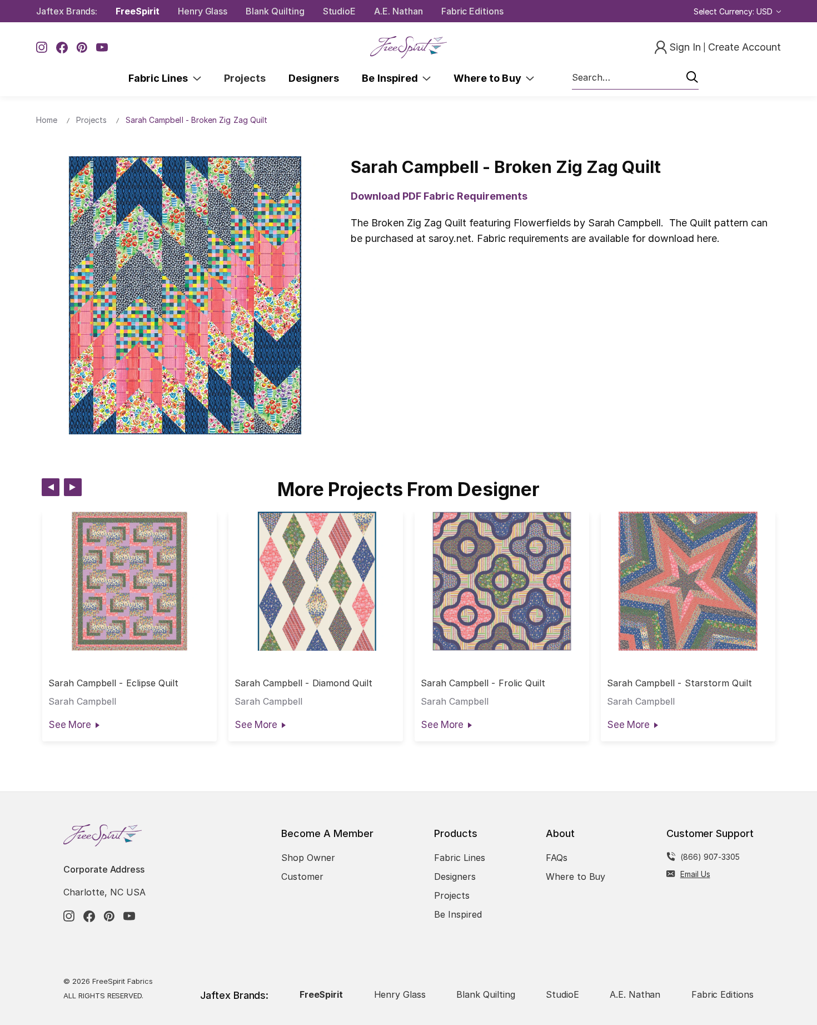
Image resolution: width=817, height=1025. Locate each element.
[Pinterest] (82, 47)
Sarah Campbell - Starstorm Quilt (680, 683)
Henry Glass (202, 11)
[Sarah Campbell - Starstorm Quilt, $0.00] (688, 581)
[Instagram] (42, 47)
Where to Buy (490, 78)
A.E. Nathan (398, 11)
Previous (50, 487)
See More (69, 724)
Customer (302, 876)
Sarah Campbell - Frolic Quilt (483, 683)
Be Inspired (392, 78)
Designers (313, 78)
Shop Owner (308, 857)
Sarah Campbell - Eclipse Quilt (113, 683)
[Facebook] (62, 47)
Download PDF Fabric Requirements (439, 196)
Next (73, 487)
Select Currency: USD (734, 11)
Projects (245, 78)
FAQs (556, 857)
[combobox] (635, 78)
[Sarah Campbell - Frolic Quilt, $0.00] (502, 581)
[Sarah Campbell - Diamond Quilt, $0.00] (315, 581)
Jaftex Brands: (66, 11)
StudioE (339, 11)
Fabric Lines (160, 78)
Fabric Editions (472, 11)
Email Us (695, 874)
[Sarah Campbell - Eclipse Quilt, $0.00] (129, 581)
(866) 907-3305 (710, 856)
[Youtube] (102, 47)
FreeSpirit (138, 11)
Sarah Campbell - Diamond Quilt (304, 683)
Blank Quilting (275, 11)
